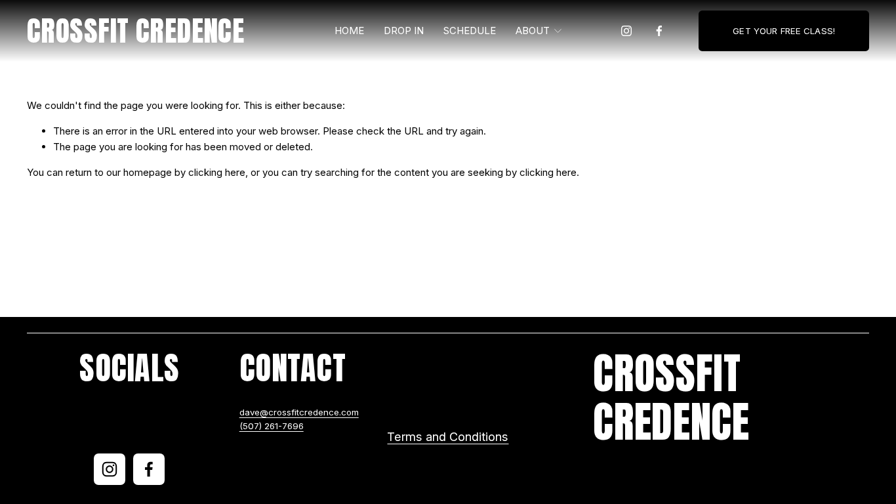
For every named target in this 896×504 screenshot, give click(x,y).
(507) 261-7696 (271, 426)
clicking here (216, 172)
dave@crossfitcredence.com (299, 412)
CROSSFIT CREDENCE (135, 30)
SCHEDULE (469, 30)
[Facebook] (659, 30)
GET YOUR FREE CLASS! (784, 31)
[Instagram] (626, 30)
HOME (349, 30)
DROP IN (404, 30)
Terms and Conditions (447, 436)
